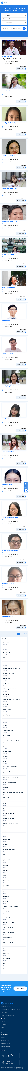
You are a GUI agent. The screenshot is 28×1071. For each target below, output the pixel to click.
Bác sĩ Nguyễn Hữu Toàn (8, 56)
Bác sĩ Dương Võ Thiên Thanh (10, 517)
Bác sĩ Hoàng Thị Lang (8, 254)
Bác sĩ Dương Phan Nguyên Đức (10, 550)
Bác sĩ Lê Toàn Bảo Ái (8, 583)
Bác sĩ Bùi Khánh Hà (7, 616)
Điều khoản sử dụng (5, 1040)
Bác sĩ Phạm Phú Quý (7, 353)
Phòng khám (4, 1024)
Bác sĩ (2, 1027)
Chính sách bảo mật (5, 1043)
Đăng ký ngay (20, 988)
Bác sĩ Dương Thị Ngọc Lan (9, 188)
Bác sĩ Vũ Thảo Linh (7, 484)
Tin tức (2, 1033)
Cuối (25, 634)
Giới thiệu (3, 1037)
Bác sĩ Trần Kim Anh (7, 419)
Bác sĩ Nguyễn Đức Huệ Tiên (9, 221)
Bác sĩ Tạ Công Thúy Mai (8, 386)
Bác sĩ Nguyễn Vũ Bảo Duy (9, 123)
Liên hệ (2, 1049)
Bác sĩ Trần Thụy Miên (8, 451)
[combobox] (14, 15)
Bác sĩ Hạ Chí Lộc (6, 320)
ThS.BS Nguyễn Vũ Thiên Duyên (10, 156)
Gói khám (3, 1030)
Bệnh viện (3, 1021)
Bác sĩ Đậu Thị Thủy (7, 90)
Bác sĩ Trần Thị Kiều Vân (8, 287)
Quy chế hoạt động (5, 1046)
